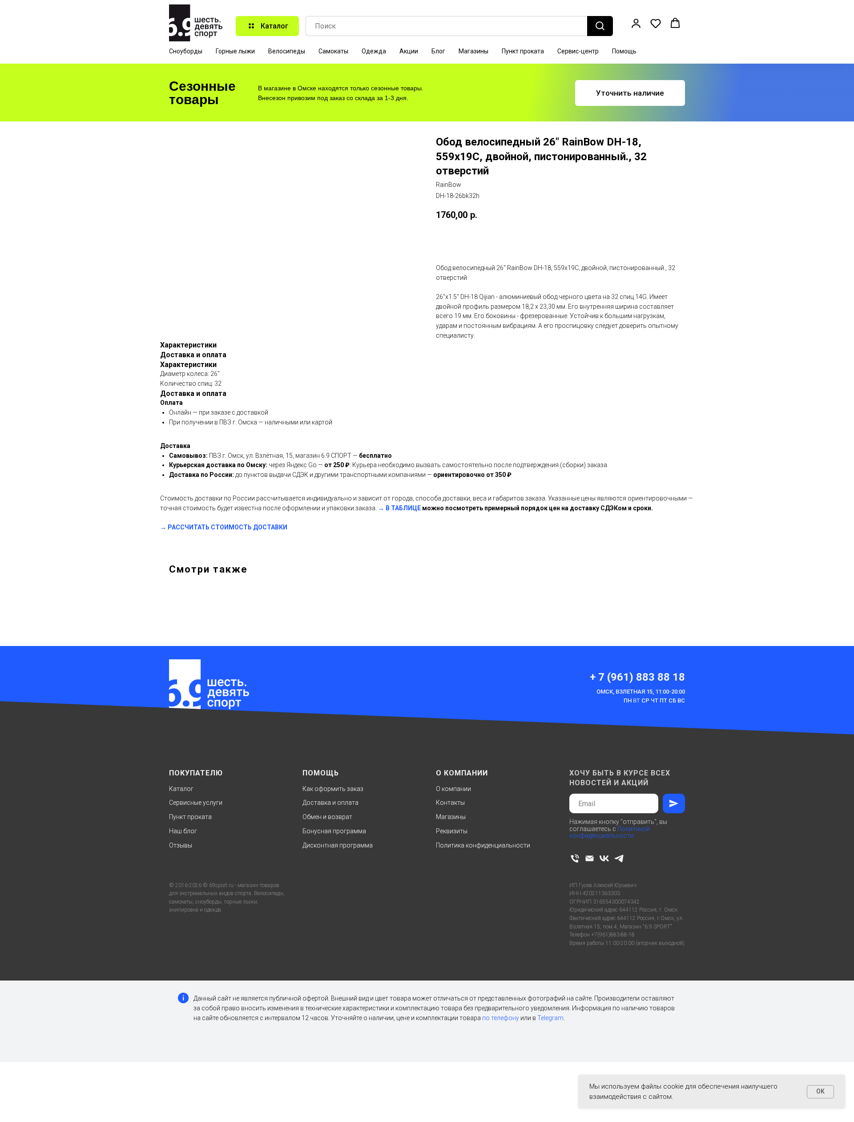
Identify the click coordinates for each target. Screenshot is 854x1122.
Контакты (450, 802)
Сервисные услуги (195, 802)
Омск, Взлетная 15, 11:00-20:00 (640, 691)
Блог (438, 51)
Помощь (624, 51)
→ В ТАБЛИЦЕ (399, 508)
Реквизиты (451, 831)
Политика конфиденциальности (483, 845)
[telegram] (618, 858)
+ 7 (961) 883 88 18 (637, 677)
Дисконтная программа (337, 845)
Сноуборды (185, 51)
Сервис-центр (578, 51)
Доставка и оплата (330, 802)
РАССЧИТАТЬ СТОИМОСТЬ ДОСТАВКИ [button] (227, 527)
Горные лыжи (235, 51)
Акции (408, 51)
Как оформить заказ (332, 788)
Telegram (550, 1017)
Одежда (374, 51)
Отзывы (180, 845)
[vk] (604, 858)
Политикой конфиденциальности (609, 832)
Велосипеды (286, 51)
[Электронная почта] (589, 858)
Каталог (181, 788)
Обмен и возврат (327, 816)
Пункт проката (523, 51)
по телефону (500, 1017)
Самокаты (333, 51)
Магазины (473, 51)
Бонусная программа (334, 831)
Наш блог (183, 831)
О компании (453, 788)
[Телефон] (574, 858)
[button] (636, 23)
